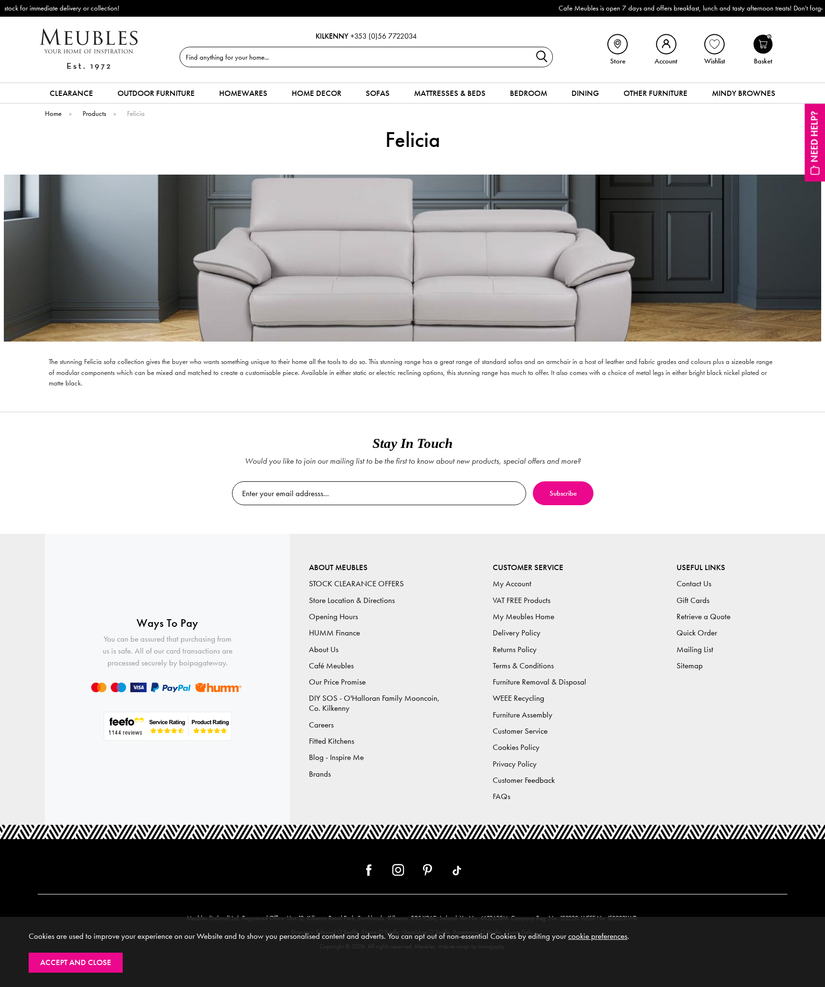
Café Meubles (331, 666)
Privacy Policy (515, 764)
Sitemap (690, 666)
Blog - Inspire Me (336, 757)
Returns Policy (515, 649)
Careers (321, 725)
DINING (585, 93)
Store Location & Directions (352, 600)
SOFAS (378, 93)
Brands (320, 774)
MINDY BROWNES (743, 93)
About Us (323, 649)
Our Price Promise (337, 682)
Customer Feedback (524, 780)
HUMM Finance (334, 633)
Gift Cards (693, 600)
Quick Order (697, 633)
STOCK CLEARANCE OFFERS (356, 584)
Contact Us (694, 584)
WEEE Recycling (518, 698)
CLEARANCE (71, 93)
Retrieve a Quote (703, 617)
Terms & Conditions (523, 666)
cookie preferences (597, 936)
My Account (512, 584)
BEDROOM (528, 93)
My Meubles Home (523, 617)
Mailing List (695, 649)
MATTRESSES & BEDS (450, 93)
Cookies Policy (516, 747)
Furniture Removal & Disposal (539, 682)
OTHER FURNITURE (656, 93)
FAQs (501, 796)
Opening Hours (333, 617)
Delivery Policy (516, 633)
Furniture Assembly (522, 715)
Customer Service (520, 731)
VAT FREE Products (521, 600)
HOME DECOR (316, 93)
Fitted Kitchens (331, 741)
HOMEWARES (243, 93)
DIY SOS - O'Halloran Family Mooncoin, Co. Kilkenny (374, 703)
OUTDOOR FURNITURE (156, 93)
